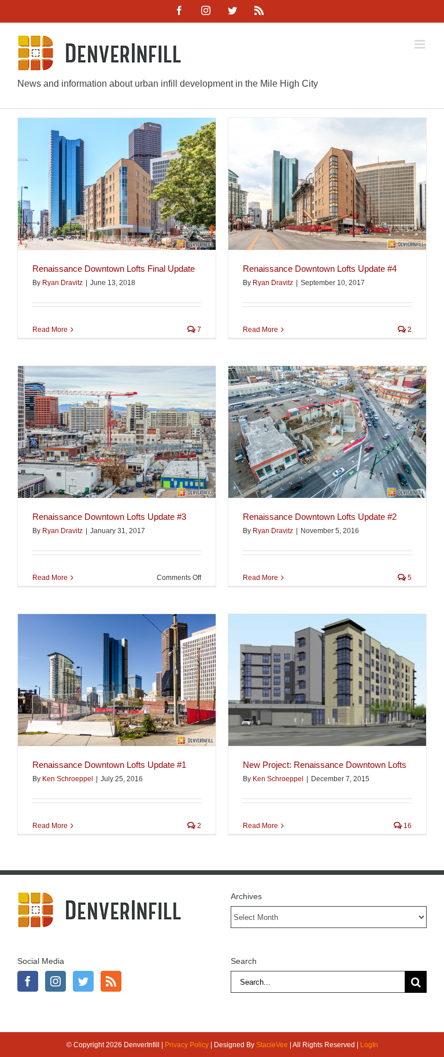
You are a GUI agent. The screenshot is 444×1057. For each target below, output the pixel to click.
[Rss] (111, 981)
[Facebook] (27, 981)
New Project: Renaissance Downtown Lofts (324, 765)
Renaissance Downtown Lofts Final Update (113, 269)
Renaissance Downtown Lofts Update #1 (109, 765)
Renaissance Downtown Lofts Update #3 (109, 517)
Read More (50, 330)
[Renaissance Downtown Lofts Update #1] (117, 680)
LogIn (369, 1045)
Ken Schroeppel (67, 779)
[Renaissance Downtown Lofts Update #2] (327, 432)
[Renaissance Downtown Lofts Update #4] (327, 184)
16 (407, 826)
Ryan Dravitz (62, 283)
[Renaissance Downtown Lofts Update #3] (117, 432)
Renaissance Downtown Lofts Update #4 (320, 269)
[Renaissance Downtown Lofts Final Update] (117, 184)
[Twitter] (83, 981)
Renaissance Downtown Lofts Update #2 (320, 517)
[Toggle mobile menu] (421, 44)
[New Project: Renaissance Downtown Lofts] (327, 680)
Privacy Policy (187, 1045)
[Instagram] (55, 981)
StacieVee (272, 1045)
